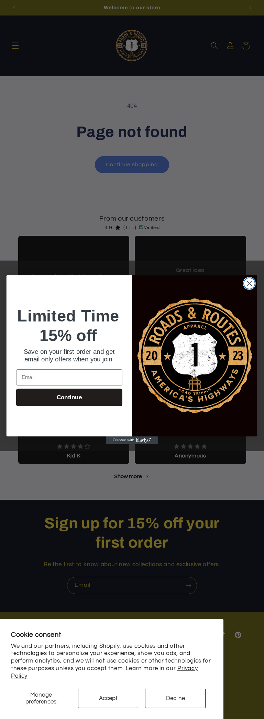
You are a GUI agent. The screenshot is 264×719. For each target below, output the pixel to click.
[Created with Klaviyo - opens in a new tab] (132, 440)
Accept (108, 698)
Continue (69, 397)
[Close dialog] (249, 283)
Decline (175, 698)
